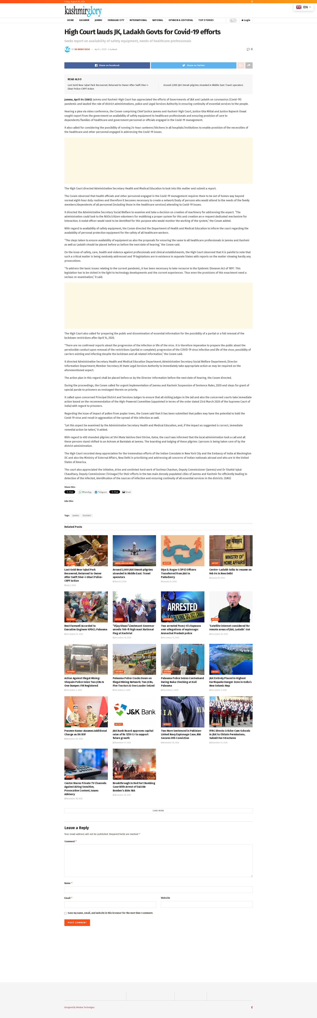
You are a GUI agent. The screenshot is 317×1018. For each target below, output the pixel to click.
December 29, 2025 (74, 634)
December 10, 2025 (219, 634)
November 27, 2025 (122, 743)
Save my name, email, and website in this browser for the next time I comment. (110, 913)
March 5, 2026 (120, 581)
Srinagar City (116, 20)
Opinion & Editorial (181, 20)
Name (68, 883)
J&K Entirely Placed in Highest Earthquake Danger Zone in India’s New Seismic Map (230, 682)
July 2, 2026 (71, 585)
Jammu (98, 20)
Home (70, 20)
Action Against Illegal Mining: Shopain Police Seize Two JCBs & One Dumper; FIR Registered (84, 682)
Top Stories (206, 20)
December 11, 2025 (170, 638)
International (138, 20)
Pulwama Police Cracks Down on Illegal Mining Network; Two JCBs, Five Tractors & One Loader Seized (134, 682)
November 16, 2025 (122, 795)
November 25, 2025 (170, 743)
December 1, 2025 (219, 690)
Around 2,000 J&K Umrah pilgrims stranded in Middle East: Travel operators (203, 85)
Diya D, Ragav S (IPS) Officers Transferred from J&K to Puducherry (178, 573)
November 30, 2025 (74, 739)
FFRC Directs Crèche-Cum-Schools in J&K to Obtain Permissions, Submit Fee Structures (229, 734)
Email (68, 898)
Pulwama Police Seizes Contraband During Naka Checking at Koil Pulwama (182, 682)
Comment (70, 841)
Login (247, 20)
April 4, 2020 (100, 49)
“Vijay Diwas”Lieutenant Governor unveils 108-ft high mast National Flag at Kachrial (133, 629)
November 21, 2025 (219, 743)
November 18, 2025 (74, 799)
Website (165, 898)
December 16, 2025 (122, 638)
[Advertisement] (158, 160)
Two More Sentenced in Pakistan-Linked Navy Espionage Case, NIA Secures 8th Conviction (181, 734)
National (157, 20)
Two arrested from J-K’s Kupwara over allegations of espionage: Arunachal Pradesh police (181, 629)
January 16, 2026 (218, 578)
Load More (158, 811)
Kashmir (84, 20)
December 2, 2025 (74, 690)
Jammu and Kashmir (124, 563)
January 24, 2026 (169, 581)
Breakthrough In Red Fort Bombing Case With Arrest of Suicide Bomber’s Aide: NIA (134, 787)
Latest (113, 49)
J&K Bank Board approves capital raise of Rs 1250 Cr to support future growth (133, 734)
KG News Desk (82, 49)
